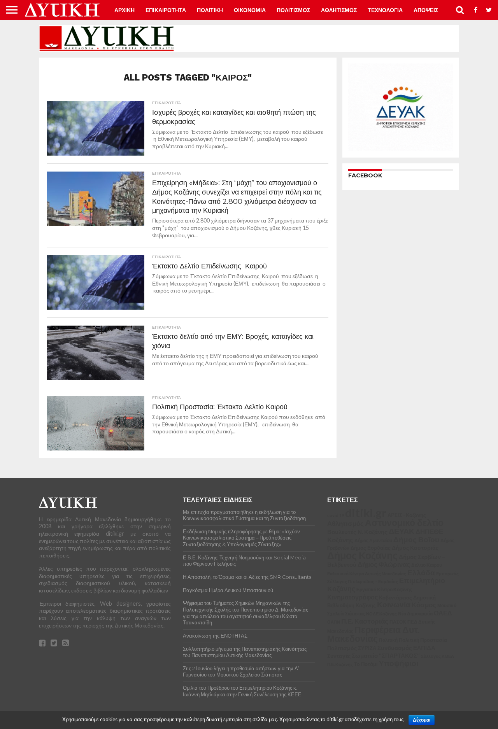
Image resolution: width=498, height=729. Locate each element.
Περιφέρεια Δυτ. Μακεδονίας (373, 634)
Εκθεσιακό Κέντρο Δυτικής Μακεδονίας (366, 573)
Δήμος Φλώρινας (384, 564)
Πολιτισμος (293, 10)
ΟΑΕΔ (443, 613)
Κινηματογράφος (352, 597)
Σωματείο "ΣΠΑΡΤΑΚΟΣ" (386, 655)
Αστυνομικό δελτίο (404, 522)
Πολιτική (388, 640)
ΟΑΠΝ (333, 621)
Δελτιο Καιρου (426, 565)
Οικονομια (250, 10)
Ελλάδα (421, 572)
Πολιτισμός (342, 648)
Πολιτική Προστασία (423, 640)
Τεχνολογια (385, 10)
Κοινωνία (393, 604)
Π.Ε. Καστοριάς (364, 621)
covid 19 (335, 515)
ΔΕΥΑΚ (401, 531)
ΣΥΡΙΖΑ (367, 648)
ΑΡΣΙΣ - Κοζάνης (407, 515)
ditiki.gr (365, 512)
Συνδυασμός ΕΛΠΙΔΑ (406, 647)
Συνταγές (339, 655)
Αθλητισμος (339, 10)
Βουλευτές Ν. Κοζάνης (357, 531)
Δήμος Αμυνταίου (373, 540)
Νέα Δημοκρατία (415, 613)
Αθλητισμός (345, 523)
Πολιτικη (210, 10)
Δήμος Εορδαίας (371, 548)
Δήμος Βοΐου (416, 539)
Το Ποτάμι (366, 664)
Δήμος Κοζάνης (362, 555)
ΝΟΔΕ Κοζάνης (381, 613)
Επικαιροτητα (166, 10)
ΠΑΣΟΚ (397, 622)
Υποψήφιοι (398, 663)
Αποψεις (426, 10)
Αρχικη (124, 10)
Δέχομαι (421, 720)
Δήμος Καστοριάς (415, 547)
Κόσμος (424, 605)
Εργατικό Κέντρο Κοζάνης (384, 589)
